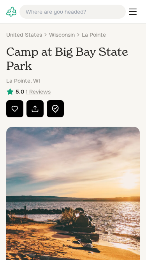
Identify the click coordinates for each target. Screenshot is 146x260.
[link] (11, 12)
